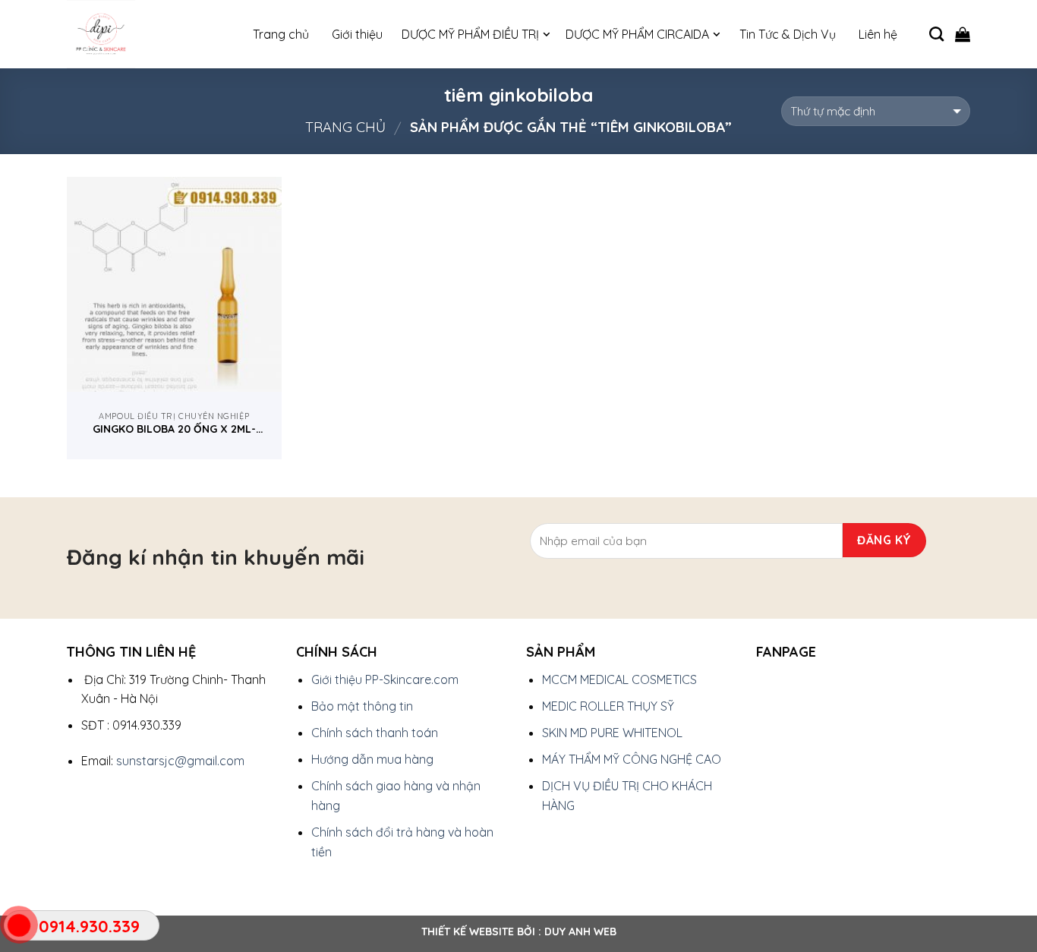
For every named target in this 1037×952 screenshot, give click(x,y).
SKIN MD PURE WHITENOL (612, 732)
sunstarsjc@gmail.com (180, 760)
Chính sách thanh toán (374, 732)
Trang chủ (345, 127)
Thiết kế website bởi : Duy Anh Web (518, 931)
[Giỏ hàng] (962, 34)
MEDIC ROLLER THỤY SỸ (608, 706)
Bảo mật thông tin (362, 706)
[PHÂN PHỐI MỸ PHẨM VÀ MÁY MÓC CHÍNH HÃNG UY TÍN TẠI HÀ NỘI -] (143, 34)
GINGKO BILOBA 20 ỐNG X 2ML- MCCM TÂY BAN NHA (174, 429)
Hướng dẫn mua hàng (372, 759)
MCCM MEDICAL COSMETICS (619, 679)
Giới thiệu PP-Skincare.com (385, 679)
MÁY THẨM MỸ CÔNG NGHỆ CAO (631, 759)
